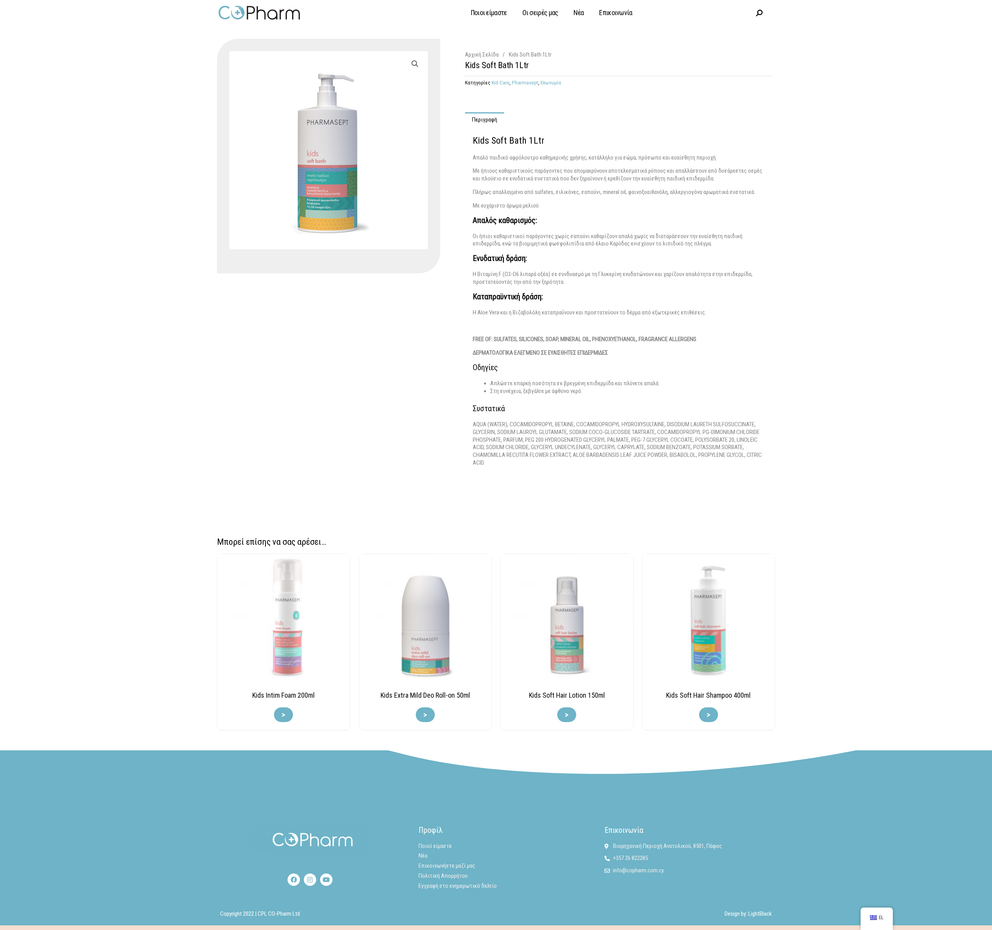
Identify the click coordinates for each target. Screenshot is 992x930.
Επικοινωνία (615, 13)
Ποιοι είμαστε (489, 13)
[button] (415, 64)
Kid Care (501, 82)
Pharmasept (525, 82)
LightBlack (760, 913)
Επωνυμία (551, 82)
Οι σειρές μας (540, 13)
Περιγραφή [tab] (484, 119)
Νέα (579, 13)
